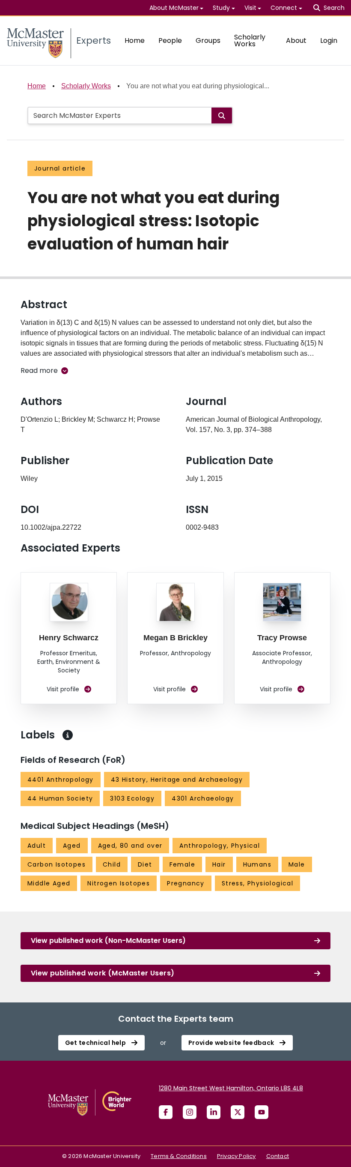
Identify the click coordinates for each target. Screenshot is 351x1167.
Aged (72, 845)
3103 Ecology (132, 798)
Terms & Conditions (179, 1156)
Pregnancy (186, 883)
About (296, 40)
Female (182, 864)
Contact (277, 1156)
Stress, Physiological (257, 883)
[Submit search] (221, 115)
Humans (257, 864)
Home (135, 40)
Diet (145, 864)
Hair (219, 864)
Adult (36, 845)
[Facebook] (166, 1112)
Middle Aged (48, 883)
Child (112, 864)
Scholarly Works (249, 40)
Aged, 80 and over (130, 845)
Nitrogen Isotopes (118, 883)
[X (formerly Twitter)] (237, 1112)
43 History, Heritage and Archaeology (177, 779)
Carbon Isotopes (56, 864)
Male (297, 864)
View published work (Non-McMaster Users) (108, 940)
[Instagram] (189, 1112)
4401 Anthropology (60, 779)
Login (328, 40)
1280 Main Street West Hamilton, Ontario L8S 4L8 (231, 1088)
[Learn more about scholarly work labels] (67, 735)
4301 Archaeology (203, 798)
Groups (208, 40)
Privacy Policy (236, 1156)
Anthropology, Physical (219, 845)
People (170, 40)
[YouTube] (261, 1112)
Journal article (60, 168)
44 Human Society (60, 798)
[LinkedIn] (213, 1112)
